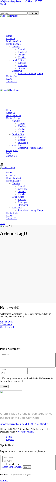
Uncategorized (7, 327)
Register (10, 439)
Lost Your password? (12, 467)
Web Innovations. (25, 431)
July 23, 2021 (6, 321)
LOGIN (4, 480)
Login (9, 437)
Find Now (33, 13)
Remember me (13, 464)
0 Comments (6, 324)
